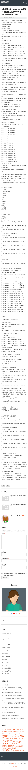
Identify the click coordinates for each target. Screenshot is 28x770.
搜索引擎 (11, 738)
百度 (20, 741)
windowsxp (11, 734)
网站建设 (16, 746)
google (20, 729)
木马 (4, 485)
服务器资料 (5, 653)
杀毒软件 (9, 741)
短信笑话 (5, 743)
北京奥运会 (5, 650)
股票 (20, 746)
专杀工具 (5, 736)
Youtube (14, 614)
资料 (6, 748)
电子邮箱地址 (5, 558)
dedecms (9, 729)
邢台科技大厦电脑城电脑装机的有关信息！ (12, 695)
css (5, 729)
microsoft (10, 731)
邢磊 (7, 17)
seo (3, 734)
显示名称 (4, 552)
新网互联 (16, 738)
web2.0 (6, 733)
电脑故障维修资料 (6, 656)
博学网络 (5, 2)
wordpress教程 (6, 647)
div (13, 729)
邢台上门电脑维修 (6, 668)
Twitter (11, 614)
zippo (16, 734)
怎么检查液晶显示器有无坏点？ (10, 712)
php (21, 731)
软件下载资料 (5, 662)
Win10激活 (5, 685)
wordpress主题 (6, 644)
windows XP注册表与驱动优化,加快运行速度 (13, 718)
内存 (10, 736)
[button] (24, 3)
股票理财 (4, 659)
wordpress (5, 642)
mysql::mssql (5, 639)
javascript (4, 731)
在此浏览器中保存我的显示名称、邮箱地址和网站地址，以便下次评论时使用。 (14, 574)
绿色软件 (5, 746)
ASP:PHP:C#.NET (6, 633)
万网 (19, 734)
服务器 (21, 738)
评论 (3, 534)
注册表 (14, 741)
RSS (19, 614)
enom (16, 729)
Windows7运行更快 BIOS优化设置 (10, 715)
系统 (8, 485)
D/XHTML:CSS (5, 636)
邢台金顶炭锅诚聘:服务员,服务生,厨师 (11, 692)
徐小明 (5, 738)
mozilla (14, 731)
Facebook (9, 614)
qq (24, 731)
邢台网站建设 (5, 674)
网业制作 (11, 746)
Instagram (16, 614)
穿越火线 (13, 743)
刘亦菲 (13, 736)
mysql (18, 731)
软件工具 (4, 665)
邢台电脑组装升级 (6, 671)
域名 (22, 736)
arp (3, 729)
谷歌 (3, 748)
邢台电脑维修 (7, 750)
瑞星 (17, 741)
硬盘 (9, 743)
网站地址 (3, 565)
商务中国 (17, 736)
